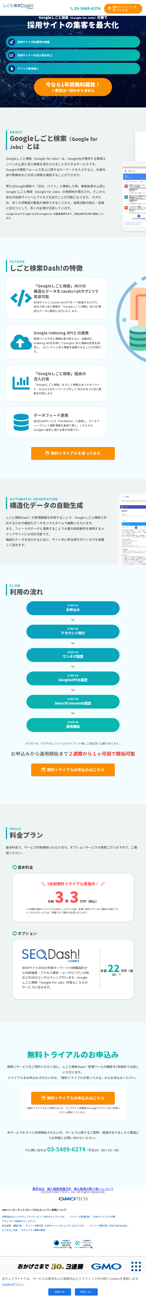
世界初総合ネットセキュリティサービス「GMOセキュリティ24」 (34, 1216)
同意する (60, 1291)
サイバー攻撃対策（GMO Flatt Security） (109, 1225)
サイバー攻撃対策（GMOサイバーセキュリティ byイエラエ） (56, 1225)
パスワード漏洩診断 (80, 1216)
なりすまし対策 (9, 1230)
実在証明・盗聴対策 (12, 1225)
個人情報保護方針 (59, 1188)
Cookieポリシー (13, 1284)
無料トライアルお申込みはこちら (75, 769)
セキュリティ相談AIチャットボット (19, 1221)
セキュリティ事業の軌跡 (33, 1229)
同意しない (86, 1291)
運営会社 (38, 1188)
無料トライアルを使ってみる (125, 8)
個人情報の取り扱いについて (94, 1188)
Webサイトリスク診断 (104, 1216)
